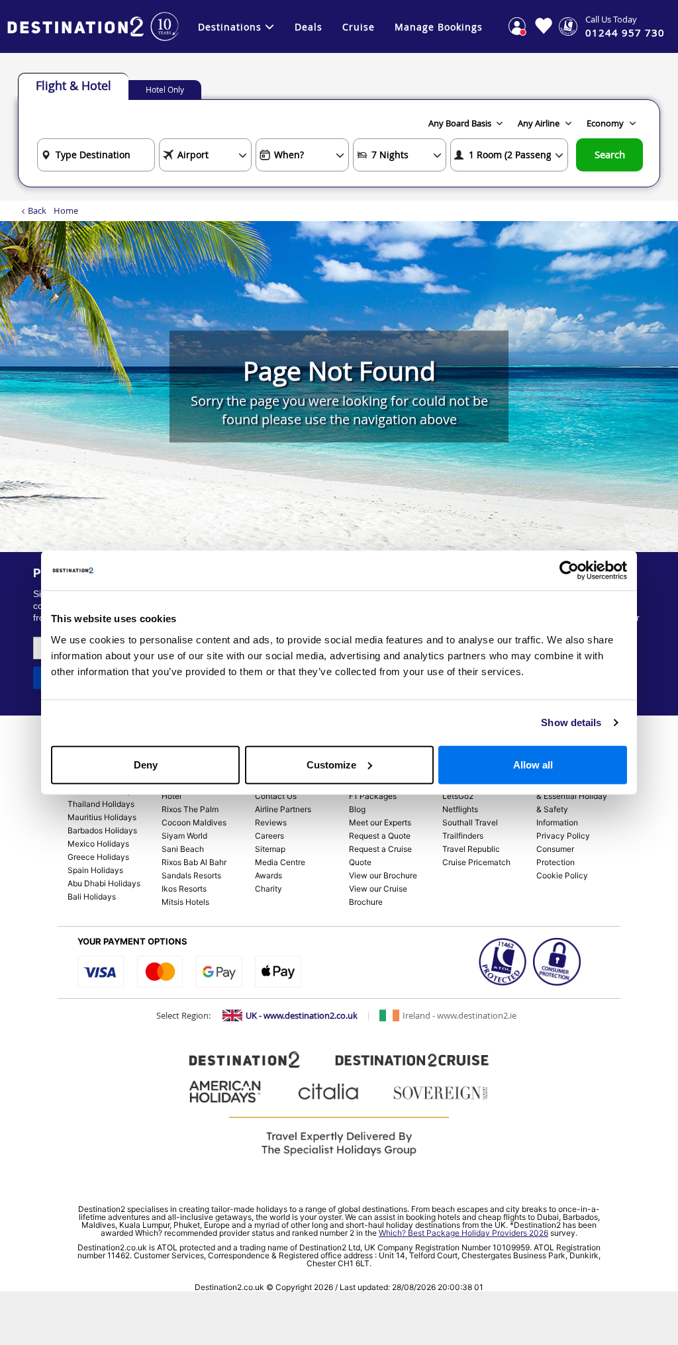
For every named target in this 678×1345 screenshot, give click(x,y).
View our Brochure (383, 875)
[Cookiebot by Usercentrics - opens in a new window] (569, 570)
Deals (308, 27)
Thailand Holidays (101, 804)
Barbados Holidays (102, 830)
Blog (357, 809)
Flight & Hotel (73, 85)
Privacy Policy (563, 836)
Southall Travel (470, 822)
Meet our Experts (380, 822)
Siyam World (184, 836)
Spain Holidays (95, 870)
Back (37, 210)
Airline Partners (283, 809)
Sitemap (270, 849)
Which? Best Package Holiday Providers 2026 (463, 1233)
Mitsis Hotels (185, 902)
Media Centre (280, 862)
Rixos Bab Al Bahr (194, 862)
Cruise (358, 27)
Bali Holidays (92, 897)
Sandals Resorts (191, 875)
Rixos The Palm (190, 809)
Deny (146, 764)
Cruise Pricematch (476, 862)
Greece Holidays (98, 857)
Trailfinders (462, 836)
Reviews (271, 822)
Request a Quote (380, 836)
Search (610, 154)
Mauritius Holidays (102, 817)
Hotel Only (165, 89)
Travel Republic (471, 849)
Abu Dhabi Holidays (104, 883)
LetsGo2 (457, 796)
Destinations (230, 27)
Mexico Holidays (98, 844)
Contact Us (276, 796)
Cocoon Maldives (194, 822)
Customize (331, 764)
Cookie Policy (562, 875)
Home (66, 210)
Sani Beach (183, 849)
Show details (571, 722)
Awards (268, 875)
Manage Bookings (439, 27)
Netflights (460, 809)
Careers (269, 836)
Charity (268, 889)
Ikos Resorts (184, 889)
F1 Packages (373, 796)
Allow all (533, 764)
